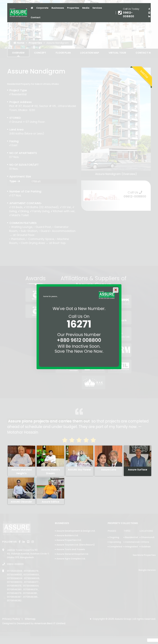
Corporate (42, 7)
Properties (73, 7)
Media (85, 7)
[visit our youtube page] (149, 12)
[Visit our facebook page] (149, 8)
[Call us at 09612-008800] (131, 12)
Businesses (58, 7)
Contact (35, 17)
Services (97, 7)
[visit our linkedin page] (149, 16)
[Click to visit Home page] (31, 8)
